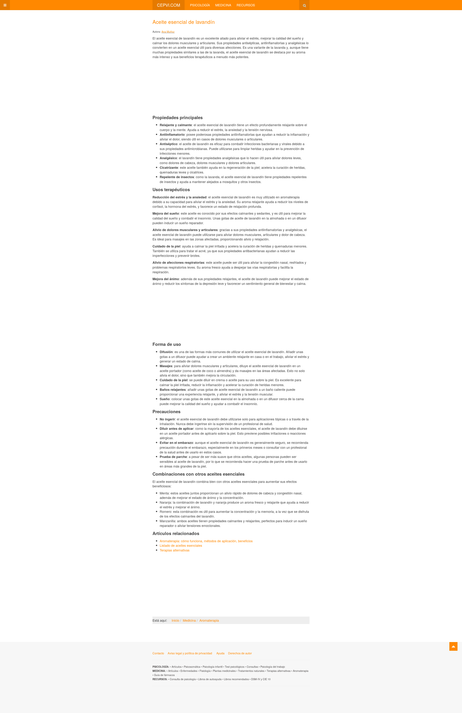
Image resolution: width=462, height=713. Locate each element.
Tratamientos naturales (251, 671)
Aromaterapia (300, 671)
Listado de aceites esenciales (181, 545)
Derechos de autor (240, 653)
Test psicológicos (234, 666)
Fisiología (205, 671)
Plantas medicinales (224, 671)
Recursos (246, 5)
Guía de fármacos (164, 675)
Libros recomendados (236, 679)
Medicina (223, 5)
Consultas (252, 666)
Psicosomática (192, 666)
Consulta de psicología (183, 679)
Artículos (177, 666)
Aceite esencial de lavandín (183, 21)
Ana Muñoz (168, 31)
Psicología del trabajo (272, 666)
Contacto (158, 653)
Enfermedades (188, 671)
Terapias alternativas (174, 550)
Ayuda (220, 653)
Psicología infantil (213, 666)
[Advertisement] (231, 86)
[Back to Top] (453, 646)
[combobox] (304, 5)
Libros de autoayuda (210, 679)
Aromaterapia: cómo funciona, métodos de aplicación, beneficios (206, 540)
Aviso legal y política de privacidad (190, 653)
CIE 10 (267, 679)
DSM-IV (255, 679)
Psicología (200, 5)
